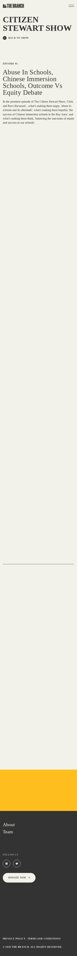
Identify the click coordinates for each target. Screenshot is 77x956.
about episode (13, 558)
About (9, 824)
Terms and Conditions (44, 938)
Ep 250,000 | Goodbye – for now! (35, 550)
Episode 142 (47, 544)
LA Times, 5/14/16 (25, 377)
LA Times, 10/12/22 (51, 384)
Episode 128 (47, 607)
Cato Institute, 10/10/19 (48, 463)
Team (8, 831)
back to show (18, 38)
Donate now (17, 877)
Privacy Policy (14, 938)
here (16, 456)
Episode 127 (47, 670)
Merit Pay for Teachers (24, 613)
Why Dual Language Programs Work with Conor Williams (38, 742)
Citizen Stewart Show (19, 544)
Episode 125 (47, 733)
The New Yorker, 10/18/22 (30, 408)
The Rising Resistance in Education (36, 676)
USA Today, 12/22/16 (24, 370)
